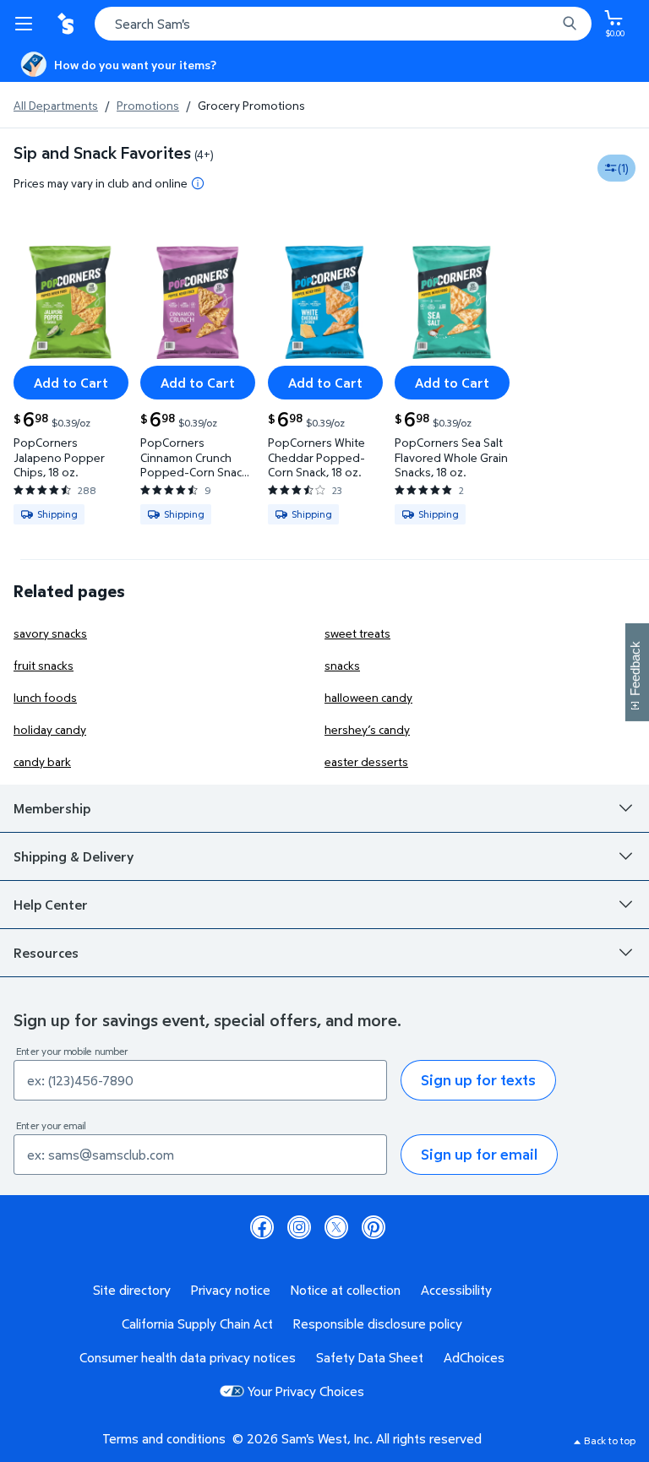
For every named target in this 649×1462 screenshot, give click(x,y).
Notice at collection (346, 1289)
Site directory (132, 1289)
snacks (342, 665)
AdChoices (474, 1357)
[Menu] (27, 23)
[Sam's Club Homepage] (67, 23)
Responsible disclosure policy (377, 1323)
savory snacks (50, 633)
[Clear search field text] (547, 24)
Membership (52, 808)
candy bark (42, 761)
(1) (623, 168)
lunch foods (45, 697)
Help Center (51, 904)
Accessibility (456, 1289)
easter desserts (366, 761)
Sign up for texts (478, 1079)
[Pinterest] (373, 1227)
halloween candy (368, 697)
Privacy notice (230, 1289)
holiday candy (50, 729)
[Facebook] (262, 1227)
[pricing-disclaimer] (198, 183)
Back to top (609, 1440)
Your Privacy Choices (306, 1391)
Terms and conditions (164, 1438)
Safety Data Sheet (369, 1357)
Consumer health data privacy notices (187, 1357)
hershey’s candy (367, 729)
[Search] (569, 23)
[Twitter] (336, 1227)
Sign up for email (479, 1154)
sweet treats (357, 633)
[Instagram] (299, 1227)
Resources (46, 952)
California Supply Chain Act (197, 1323)
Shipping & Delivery (74, 856)
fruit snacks (44, 665)
